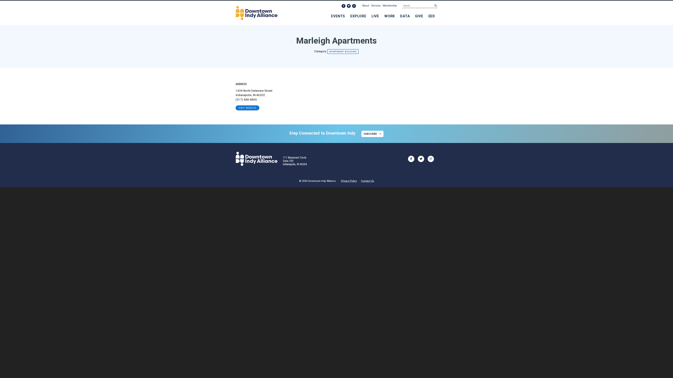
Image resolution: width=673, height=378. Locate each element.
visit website (247, 108)
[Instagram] (354, 6)
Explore (358, 16)
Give (419, 16)
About (365, 5)
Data (405, 16)
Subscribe (370, 133)
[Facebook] (343, 6)
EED (432, 16)
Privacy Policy (349, 181)
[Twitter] (349, 6)
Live (375, 16)
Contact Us (367, 181)
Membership (390, 5)
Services (376, 5)
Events (338, 16)
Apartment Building (343, 51)
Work (389, 16)
